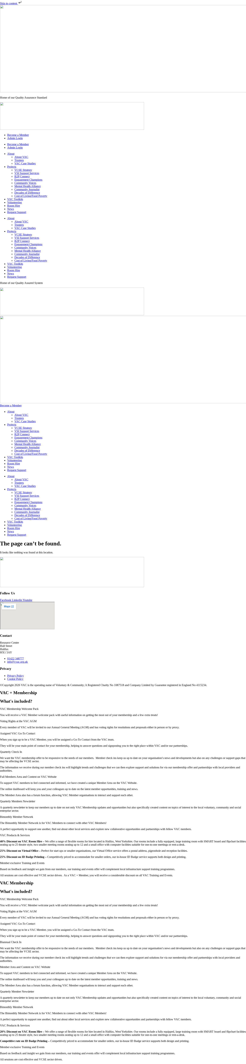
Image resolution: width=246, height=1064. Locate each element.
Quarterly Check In (11, 751)
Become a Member (18, 134)
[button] (123, 709)
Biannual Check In (10, 942)
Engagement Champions (28, 179)
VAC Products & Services (15, 835)
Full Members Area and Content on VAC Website (28, 776)
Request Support (16, 212)
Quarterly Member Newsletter (17, 991)
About (10, 153)
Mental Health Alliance (27, 186)
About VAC (21, 156)
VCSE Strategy (23, 169)
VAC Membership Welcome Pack (19, 708)
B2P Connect (22, 176)
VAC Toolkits (15, 199)
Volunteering (14, 202)
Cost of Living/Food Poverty (30, 195)
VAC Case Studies (25, 163)
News (10, 208)
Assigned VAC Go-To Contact (17, 733)
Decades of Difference (27, 192)
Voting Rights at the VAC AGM (18, 721)
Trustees (19, 160)
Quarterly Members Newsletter (17, 801)
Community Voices (25, 182)
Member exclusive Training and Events (22, 863)
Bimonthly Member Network (16, 816)
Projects (11, 166)
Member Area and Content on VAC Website (25, 967)
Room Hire (13, 205)
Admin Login (15, 138)
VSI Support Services (26, 173)
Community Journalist (26, 189)
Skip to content (9, 3)
